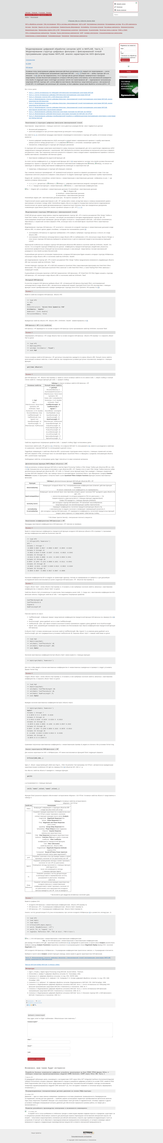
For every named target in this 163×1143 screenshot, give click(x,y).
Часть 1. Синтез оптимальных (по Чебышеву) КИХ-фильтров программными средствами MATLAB (61, 92)
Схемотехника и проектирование (36, 36)
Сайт (29, 1052)
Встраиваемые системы (113, 24)
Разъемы (53, 33)
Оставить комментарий (35, 1002)
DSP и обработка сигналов (34, 24)
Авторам (27, 12)
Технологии (65, 36)
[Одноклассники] (32, 1005)
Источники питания (96, 27)
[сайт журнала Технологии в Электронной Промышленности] (60, 1133)
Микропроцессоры (31, 30)
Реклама (48, 12)
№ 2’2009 (28, 63)
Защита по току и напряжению (48, 27)
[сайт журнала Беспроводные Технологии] (89, 1133)
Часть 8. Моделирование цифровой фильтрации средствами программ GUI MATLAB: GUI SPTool (60, 114)
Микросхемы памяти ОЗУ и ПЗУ (49, 30)
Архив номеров (121, 10)
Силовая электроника (91, 33)
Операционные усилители (69, 30)
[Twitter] (30, 1005)
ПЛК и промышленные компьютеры (37, 33)
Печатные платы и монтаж (108, 30)
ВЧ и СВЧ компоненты (129, 24)
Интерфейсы (85, 27)
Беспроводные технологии (96, 24)
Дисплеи (34, 27)
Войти (27, 17)
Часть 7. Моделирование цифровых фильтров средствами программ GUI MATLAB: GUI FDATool (60, 112)
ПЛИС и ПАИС (122, 30)
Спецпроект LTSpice (45, 15)
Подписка (119, 7)
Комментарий (33, 1022)
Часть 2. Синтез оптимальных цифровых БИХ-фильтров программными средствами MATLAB (59, 95)
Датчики (28, 27)
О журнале (41, 12)
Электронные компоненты (78, 36)
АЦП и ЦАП (82, 24)
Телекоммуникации (54, 36)
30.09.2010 (31, 1001)
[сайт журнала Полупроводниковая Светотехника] (73, 1133)
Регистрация (34, 17)
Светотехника (83, 30)
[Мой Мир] (34, 1005)
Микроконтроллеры (127, 27)
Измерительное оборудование (70, 27)
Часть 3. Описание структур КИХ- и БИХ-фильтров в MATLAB (49, 97)
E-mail (122, 52)
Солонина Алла (30, 60)
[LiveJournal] (36, 1005)
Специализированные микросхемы (110, 33)
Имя (122, 48)
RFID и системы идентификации (67, 24)
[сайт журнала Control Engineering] (101, 1133)
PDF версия (29, 67)
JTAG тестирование (50, 24)
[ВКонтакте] (28, 1005)
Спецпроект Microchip (31, 15)
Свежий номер (121, 4)
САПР (81, 33)
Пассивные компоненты (112, 27)
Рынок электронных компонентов (68, 33)
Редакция (34, 12)
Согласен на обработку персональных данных (128, 56)
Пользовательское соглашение (81, 1136)
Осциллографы (94, 30)
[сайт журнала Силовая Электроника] (47, 1133)
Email (30, 1046)
